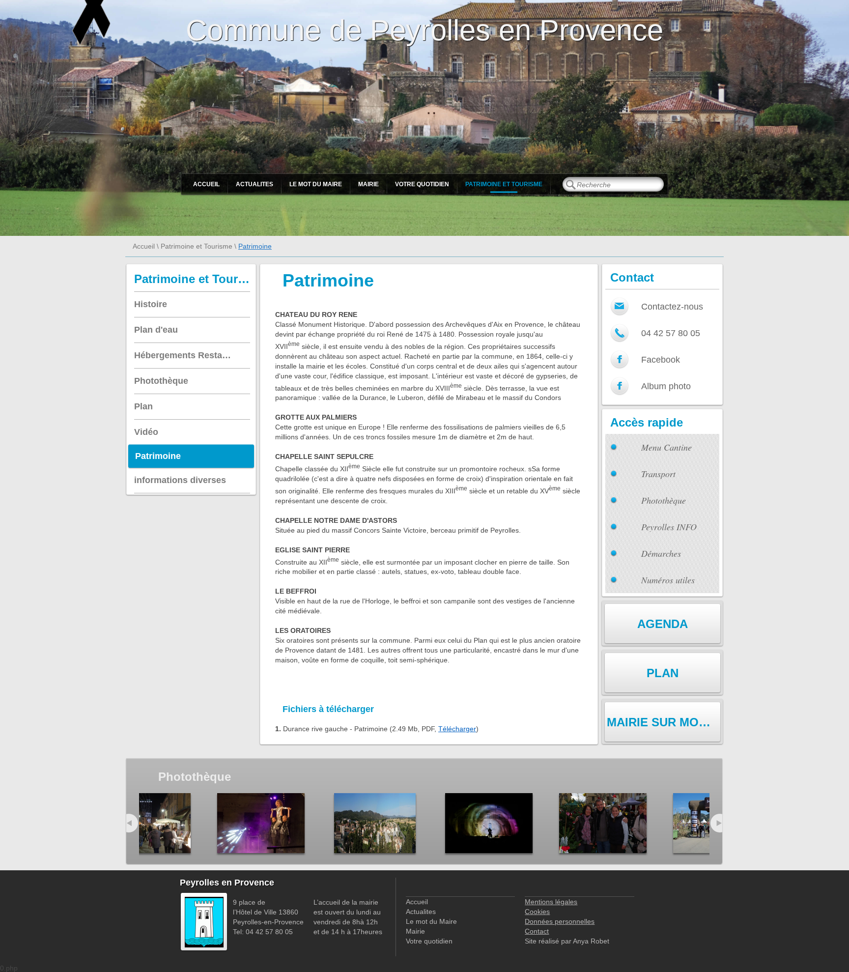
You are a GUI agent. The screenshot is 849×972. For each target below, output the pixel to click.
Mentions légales (551, 902)
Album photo (666, 386)
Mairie (368, 184)
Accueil (206, 184)
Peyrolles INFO (669, 527)
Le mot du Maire (315, 184)
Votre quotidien (422, 184)
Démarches (661, 553)
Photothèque (663, 500)
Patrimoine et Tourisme (503, 184)
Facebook (660, 360)
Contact (537, 931)
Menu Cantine (666, 447)
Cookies (537, 911)
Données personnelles (559, 921)
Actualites (254, 184)
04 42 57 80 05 (670, 333)
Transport (658, 474)
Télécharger (457, 729)
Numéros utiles (668, 580)
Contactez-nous (672, 307)
